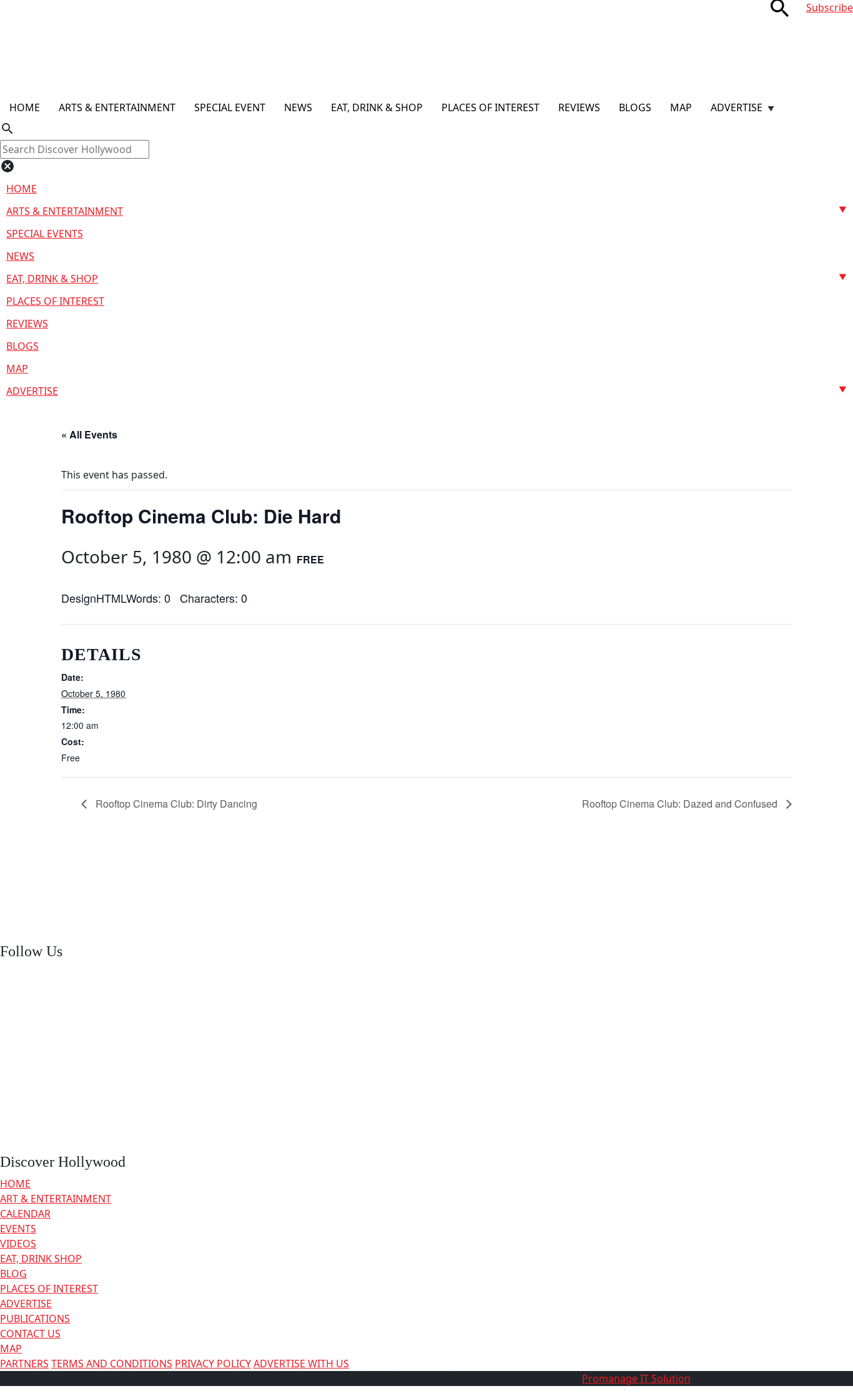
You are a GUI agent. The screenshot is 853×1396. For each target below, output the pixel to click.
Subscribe (829, 7)
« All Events (89, 434)
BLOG (13, 1273)
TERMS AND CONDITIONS (111, 1363)
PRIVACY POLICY (213, 1363)
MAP (11, 1348)
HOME (15, 1184)
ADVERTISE (26, 1303)
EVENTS (18, 1228)
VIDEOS (18, 1243)
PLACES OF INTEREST (49, 1288)
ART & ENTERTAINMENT (55, 1198)
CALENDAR (25, 1213)
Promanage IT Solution (636, 1378)
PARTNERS (24, 1363)
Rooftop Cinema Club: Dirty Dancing (175, 803)
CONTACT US (30, 1333)
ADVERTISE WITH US (301, 1363)
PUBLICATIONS (35, 1318)
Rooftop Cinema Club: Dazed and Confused (681, 803)
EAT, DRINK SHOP (41, 1258)
